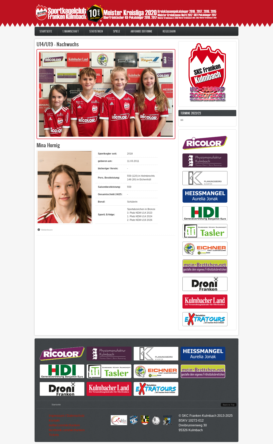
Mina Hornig (48, 144)
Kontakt (54, 420)
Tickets (54, 435)
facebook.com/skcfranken (67, 430)
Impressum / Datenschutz (67, 415)
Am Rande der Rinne (141, 31)
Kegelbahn (169, 31)
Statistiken (96, 31)
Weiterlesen (48, 230)
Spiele (116, 31)
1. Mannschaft (71, 31)
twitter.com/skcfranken (64, 425)
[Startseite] (126, 22)
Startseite (46, 31)
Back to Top (228, 405)
